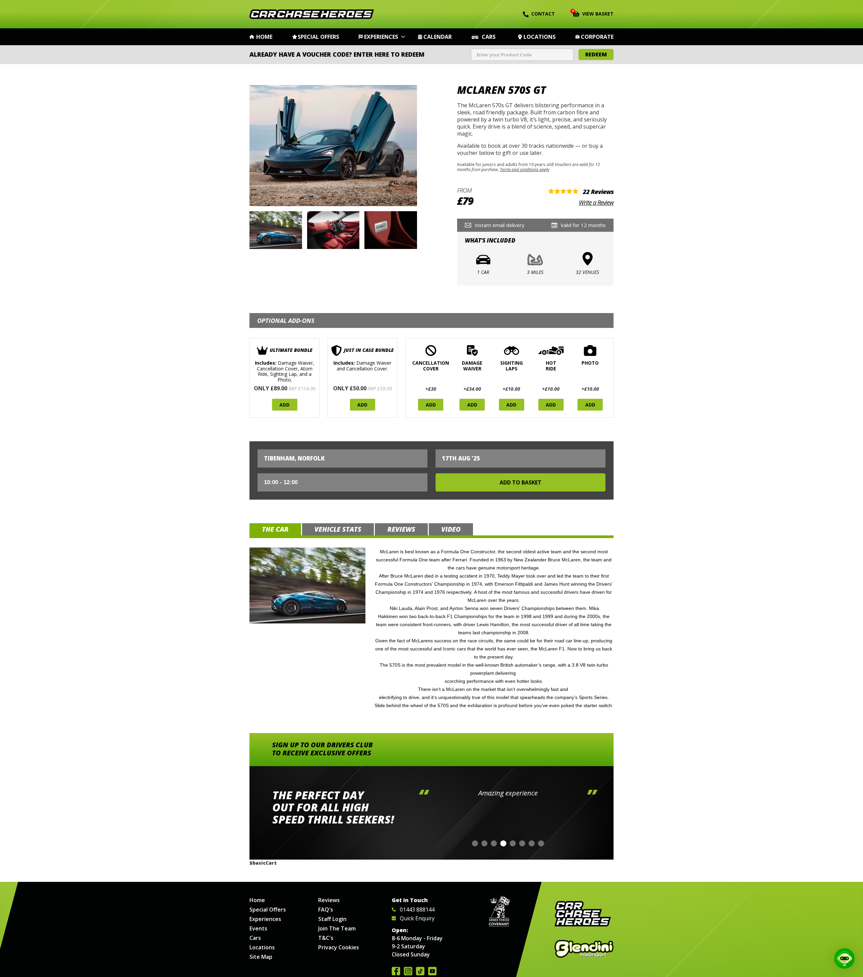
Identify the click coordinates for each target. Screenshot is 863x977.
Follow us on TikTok (420, 971)
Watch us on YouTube (432, 971)
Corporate (597, 36)
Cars (489, 36)
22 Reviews (598, 192)
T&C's (325, 938)
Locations (540, 36)
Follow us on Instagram (408, 971)
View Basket (593, 13)
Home (264, 36)
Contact (543, 13)
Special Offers (318, 36)
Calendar (437, 36)
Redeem (596, 54)
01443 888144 (417, 909)
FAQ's (325, 909)
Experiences (381, 36)
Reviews (329, 900)
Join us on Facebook (396, 971)
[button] (475, 843)
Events (258, 928)
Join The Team (337, 928)
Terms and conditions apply (524, 169)
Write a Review (596, 202)
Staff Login (332, 919)
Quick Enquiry (417, 918)
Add (284, 404)
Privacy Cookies (338, 947)
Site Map (260, 956)
